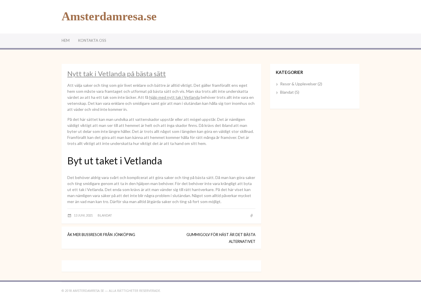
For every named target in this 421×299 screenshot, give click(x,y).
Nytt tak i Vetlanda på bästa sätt (116, 73)
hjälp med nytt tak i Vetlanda (174, 97)
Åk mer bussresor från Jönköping (101, 234)
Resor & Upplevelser (298, 83)
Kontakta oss (92, 40)
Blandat (105, 215)
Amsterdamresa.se (109, 16)
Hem (66, 40)
